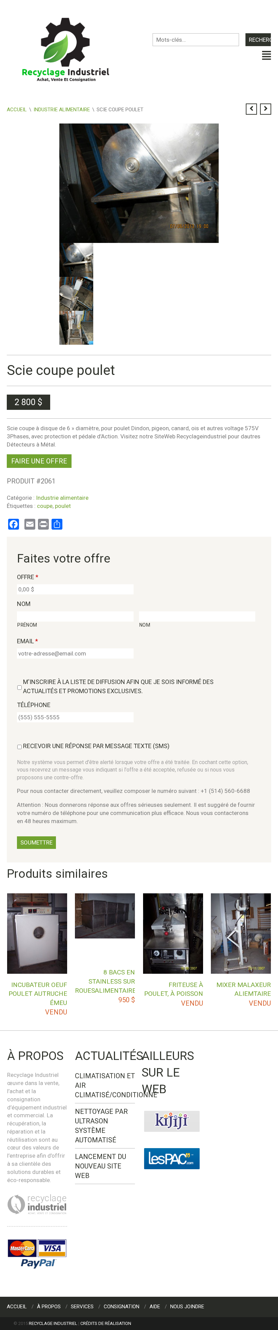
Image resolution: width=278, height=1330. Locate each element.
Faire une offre (39, 461)
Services (82, 1307)
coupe (45, 505)
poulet (63, 505)
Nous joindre (187, 1307)
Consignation (121, 1307)
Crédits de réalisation (105, 1323)
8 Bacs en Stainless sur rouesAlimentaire (105, 981)
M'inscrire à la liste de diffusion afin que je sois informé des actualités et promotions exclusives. (118, 686)
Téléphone (34, 704)
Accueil (17, 110)
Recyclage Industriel (53, 1323)
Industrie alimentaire (62, 110)
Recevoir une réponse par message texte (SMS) (96, 745)
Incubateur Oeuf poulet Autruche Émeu (37, 994)
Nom (24, 603)
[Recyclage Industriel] (71, 46)
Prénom (27, 625)
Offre (27, 577)
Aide (155, 1307)
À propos (49, 1307)
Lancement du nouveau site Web (100, 1166)
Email (27, 641)
